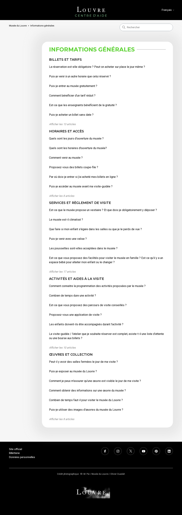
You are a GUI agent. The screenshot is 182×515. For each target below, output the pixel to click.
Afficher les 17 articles (62, 271)
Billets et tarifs (65, 60)
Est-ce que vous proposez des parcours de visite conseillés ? (88, 305)
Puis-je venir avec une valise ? (68, 238)
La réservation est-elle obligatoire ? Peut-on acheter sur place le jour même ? (97, 67)
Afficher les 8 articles (61, 196)
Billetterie (14, 453)
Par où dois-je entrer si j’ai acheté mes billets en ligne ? (83, 177)
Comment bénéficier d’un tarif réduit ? (72, 95)
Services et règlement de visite (80, 203)
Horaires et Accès (66, 131)
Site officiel (15, 449)
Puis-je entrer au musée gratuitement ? (73, 86)
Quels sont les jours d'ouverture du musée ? (76, 138)
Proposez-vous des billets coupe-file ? (73, 167)
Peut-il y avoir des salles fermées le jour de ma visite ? (83, 361)
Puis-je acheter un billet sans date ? (71, 114)
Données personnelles (22, 457)
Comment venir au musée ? (66, 157)
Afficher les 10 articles (62, 347)
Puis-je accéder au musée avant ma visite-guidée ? (81, 186)
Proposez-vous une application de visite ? (75, 314)
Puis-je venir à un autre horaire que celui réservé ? (80, 76)
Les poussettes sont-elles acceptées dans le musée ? (83, 248)
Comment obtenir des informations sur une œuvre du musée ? (87, 390)
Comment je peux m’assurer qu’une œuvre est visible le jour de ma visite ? (95, 381)
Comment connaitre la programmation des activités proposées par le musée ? (97, 286)
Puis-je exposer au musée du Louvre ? (73, 371)
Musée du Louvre (18, 25)
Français (167, 10)
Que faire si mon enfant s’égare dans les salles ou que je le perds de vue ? (95, 229)
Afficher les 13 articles (62, 124)
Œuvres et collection (71, 355)
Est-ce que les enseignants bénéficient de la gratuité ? (83, 105)
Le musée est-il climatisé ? (66, 219)
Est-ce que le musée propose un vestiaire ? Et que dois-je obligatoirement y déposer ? (103, 210)
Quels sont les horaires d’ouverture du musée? (78, 148)
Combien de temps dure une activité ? (72, 295)
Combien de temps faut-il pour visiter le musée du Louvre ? (86, 400)
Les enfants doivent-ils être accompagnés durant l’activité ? (86, 324)
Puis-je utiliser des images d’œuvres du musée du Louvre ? (86, 409)
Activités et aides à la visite (76, 279)
